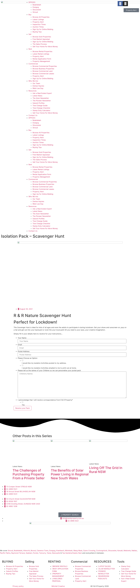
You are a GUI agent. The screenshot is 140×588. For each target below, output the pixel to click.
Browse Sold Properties (42, 37)
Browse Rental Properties (42, 51)
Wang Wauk (77, 550)
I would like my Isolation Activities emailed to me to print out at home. (49, 368)
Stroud (35, 12)
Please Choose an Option (27, 358)
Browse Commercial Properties (45, 66)
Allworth (26, 550)
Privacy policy (18, 586)
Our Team (36, 83)
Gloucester (37, 10)
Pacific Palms (5, 553)
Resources (32, 91)
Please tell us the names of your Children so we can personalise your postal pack (49, 370)
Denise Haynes (38, 86)
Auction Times (38, 27)
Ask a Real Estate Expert (42, 93)
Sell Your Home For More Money (45, 46)
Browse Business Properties (43, 69)
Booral (33, 550)
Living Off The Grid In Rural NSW (105, 470)
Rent (30, 49)
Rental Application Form (42, 59)
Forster (35, 553)
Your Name (22, 338)
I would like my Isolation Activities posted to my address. (44, 363)
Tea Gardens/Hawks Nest (72, 553)
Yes (23, 405)
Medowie (127, 550)
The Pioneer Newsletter (42, 101)
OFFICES (31, 2)
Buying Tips (37, 32)
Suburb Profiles (38, 103)
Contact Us (32, 115)
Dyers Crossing (89, 550)
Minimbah (68, 550)
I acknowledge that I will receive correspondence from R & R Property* (45, 400)
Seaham (29, 553)
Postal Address (23, 351)
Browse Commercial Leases (43, 74)
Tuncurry (42, 553)
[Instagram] (125, 3)
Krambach (60, 550)
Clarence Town (42, 550)
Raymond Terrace (18, 553)
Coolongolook (101, 550)
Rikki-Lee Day (38, 88)
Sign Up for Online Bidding (43, 29)
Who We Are (33, 81)
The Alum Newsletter (41, 98)
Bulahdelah (37, 5)
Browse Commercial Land (42, 71)
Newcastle (56, 553)
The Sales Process (40, 44)
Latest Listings (38, 19)
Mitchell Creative (58, 586)
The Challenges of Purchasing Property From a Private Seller (29, 474)
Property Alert (38, 22)
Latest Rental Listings (41, 54)
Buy (29, 15)
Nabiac (134, 550)
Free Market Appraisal (41, 39)
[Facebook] (120, 3)
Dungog (36, 7)
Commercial (33, 64)
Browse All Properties (41, 17)
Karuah (120, 550)
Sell (29, 34)
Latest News (37, 96)
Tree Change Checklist (41, 108)
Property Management (41, 61)
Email (20, 344)
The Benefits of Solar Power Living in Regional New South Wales (70, 474)
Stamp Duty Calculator (41, 110)
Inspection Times (39, 24)
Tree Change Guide (40, 105)
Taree (49, 553)
